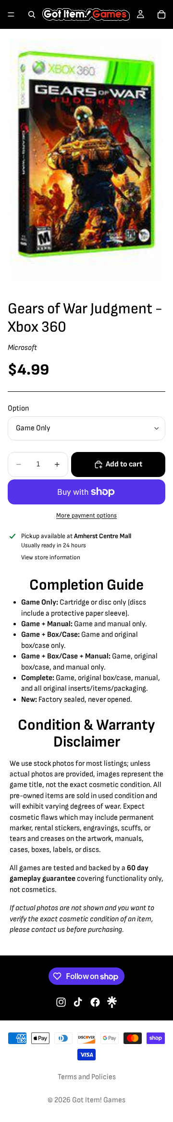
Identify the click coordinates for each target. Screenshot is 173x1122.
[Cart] (161, 14)
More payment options (86, 515)
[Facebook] (95, 1002)
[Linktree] (112, 1002)
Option (18, 408)
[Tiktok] (78, 1002)
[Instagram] (61, 1002)
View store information (50, 557)
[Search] (31, 14)
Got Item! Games (98, 1100)
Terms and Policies (87, 1077)
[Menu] (11, 14)
